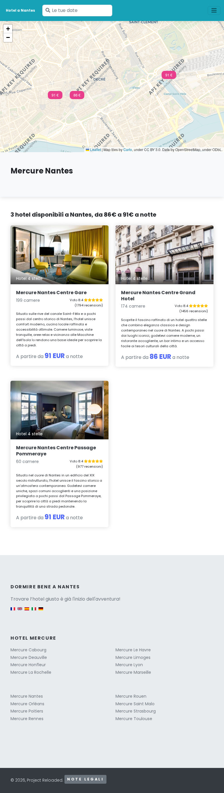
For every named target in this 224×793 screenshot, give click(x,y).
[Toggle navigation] (214, 10)
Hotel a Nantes (20, 10)
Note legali (85, 779)
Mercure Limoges (133, 657)
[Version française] (12, 611)
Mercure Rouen (131, 696)
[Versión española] (26, 611)
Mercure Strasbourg (136, 711)
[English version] (20, 611)
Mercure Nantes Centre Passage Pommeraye (56, 450)
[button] (169, 77)
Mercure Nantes (26, 696)
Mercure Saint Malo (135, 704)
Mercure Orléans (27, 704)
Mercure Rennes (26, 719)
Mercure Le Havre (133, 650)
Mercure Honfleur (28, 665)
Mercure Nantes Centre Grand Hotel (158, 295)
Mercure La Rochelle (30, 672)
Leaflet (95, 149)
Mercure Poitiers (26, 711)
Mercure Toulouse (134, 719)
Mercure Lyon (129, 665)
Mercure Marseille (133, 672)
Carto (127, 149)
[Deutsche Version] (40, 611)
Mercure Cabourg (28, 650)
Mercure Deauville (28, 657)
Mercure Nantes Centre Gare (51, 292)
